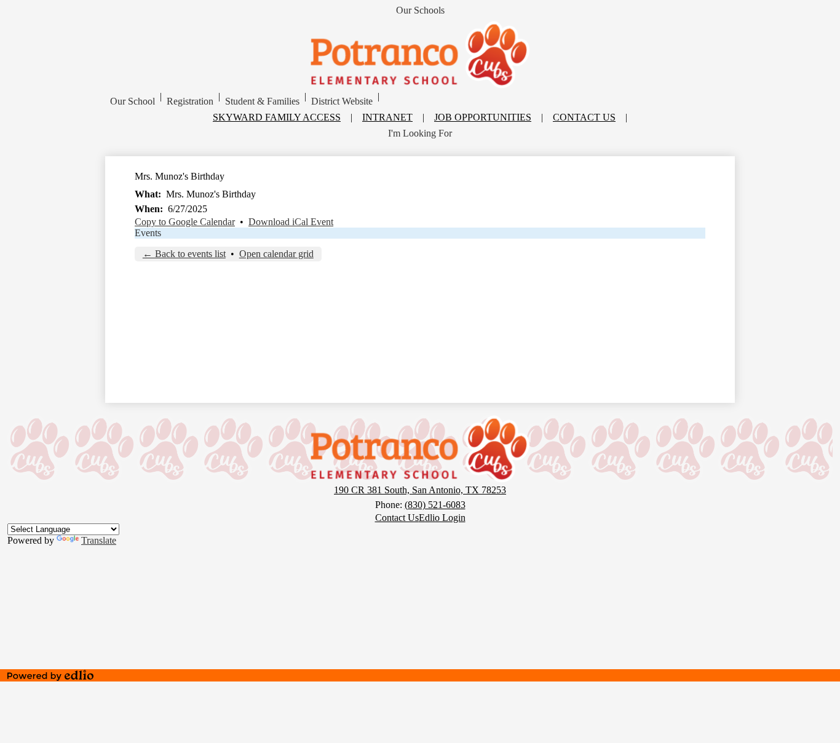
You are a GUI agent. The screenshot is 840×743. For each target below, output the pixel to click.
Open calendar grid (276, 253)
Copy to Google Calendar (185, 222)
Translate (98, 540)
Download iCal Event (290, 222)
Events (148, 233)
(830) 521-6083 (435, 504)
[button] (132, 101)
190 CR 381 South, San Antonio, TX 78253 (420, 490)
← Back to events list (184, 253)
